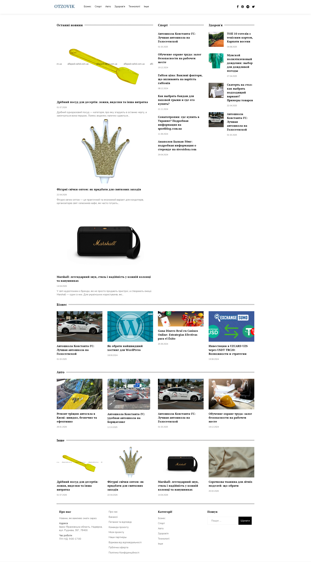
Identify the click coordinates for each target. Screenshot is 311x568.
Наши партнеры (118, 537)
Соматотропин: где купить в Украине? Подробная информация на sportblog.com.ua (178, 122)
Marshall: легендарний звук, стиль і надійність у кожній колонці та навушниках (178, 485)
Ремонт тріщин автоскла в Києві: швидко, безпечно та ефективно (77, 417)
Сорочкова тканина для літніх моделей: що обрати (230, 483)
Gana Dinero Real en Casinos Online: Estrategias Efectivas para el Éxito (178, 334)
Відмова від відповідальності (125, 542)
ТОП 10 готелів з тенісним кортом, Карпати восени (240, 37)
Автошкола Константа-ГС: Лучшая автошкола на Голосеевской (177, 37)
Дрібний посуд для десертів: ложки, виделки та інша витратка (102, 102)
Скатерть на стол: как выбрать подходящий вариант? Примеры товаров (240, 92)
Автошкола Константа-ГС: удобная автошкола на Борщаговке (126, 418)
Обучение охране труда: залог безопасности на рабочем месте (179, 58)
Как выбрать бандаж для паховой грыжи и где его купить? (176, 100)
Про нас (113, 511)
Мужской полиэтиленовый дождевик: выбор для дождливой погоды (240, 63)
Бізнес (87, 6)
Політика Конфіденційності (124, 552)
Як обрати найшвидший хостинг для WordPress (125, 348)
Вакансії (113, 517)
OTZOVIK (64, 6)
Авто (108, 6)
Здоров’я (120, 6)
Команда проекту (119, 527)
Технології (134, 6)
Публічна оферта (118, 547)
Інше (146, 6)
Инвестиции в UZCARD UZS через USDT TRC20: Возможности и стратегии (228, 350)
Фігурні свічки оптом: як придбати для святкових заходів (99, 189)
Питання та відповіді (120, 522)
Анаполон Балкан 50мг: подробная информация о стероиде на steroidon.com (177, 145)
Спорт (98, 6)
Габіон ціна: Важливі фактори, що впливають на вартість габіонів (180, 79)
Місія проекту (116, 532)
